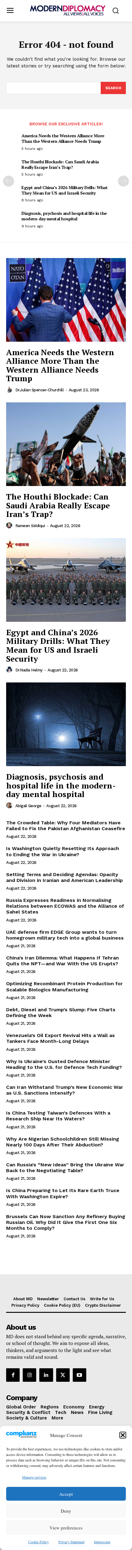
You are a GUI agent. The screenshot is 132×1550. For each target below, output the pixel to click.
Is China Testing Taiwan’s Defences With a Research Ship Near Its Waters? (58, 1116)
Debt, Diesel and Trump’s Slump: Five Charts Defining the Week (60, 1012)
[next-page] (123, 181)
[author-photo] (10, 389)
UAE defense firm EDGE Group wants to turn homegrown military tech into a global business (65, 935)
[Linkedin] (46, 1375)
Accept (66, 1494)
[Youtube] (79, 1375)
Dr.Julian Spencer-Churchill (39, 390)
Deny (66, 1511)
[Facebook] (13, 1375)
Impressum (102, 1541)
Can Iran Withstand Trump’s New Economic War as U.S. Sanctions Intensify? (64, 1090)
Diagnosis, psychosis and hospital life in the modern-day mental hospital (64, 216)
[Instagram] (29, 1375)
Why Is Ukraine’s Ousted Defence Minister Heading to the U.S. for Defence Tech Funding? (64, 1064)
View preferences (66, 1528)
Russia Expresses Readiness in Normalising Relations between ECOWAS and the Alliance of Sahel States (65, 906)
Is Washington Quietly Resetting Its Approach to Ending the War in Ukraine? (62, 851)
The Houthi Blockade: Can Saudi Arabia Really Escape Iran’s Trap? (60, 164)
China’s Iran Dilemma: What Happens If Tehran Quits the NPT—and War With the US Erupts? (62, 961)
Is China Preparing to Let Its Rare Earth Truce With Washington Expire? (62, 1193)
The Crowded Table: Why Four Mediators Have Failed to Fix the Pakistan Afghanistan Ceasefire (65, 825)
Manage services (34, 1477)
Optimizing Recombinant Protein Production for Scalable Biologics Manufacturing (64, 986)
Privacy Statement (71, 1541)
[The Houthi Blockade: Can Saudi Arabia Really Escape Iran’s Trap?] (66, 444)
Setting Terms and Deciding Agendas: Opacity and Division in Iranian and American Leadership (64, 877)
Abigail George (28, 805)
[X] (63, 1375)
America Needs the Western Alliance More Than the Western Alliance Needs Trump (62, 138)
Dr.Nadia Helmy (29, 670)
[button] (123, 1435)
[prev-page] (8, 181)
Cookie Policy (38, 1541)
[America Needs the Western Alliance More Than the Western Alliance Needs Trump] (66, 300)
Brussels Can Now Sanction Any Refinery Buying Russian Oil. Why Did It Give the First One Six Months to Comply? (65, 1222)
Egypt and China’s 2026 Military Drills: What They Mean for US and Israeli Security (64, 190)
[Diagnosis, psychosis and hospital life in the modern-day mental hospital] (66, 724)
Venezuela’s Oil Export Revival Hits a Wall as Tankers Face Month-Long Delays (60, 1038)
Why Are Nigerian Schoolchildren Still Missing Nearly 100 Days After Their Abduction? (62, 1142)
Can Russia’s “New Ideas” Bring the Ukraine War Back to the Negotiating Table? (65, 1167)
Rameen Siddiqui (30, 525)
